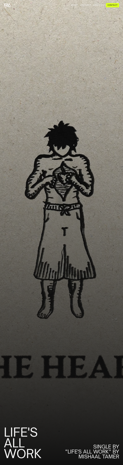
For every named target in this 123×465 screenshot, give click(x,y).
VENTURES (85, 5)
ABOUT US (98, 5)
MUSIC (74, 5)
